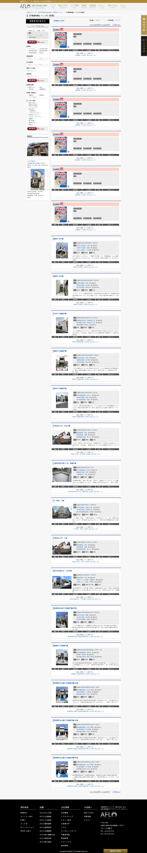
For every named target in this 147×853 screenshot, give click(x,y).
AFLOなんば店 (46, 813)
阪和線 (78, 654)
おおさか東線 (80, 250)
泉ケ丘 (89, 437)
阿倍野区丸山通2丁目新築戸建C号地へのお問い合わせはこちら (85, 748)
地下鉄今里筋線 (81, 619)
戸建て (23, 820)
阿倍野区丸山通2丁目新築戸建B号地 (66, 758)
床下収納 (32, 120)
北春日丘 (87, 575)
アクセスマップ (67, 816)
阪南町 (92, 650)
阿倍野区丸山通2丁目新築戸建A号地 (66, 683)
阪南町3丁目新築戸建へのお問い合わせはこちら (86, 674)
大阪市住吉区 (84, 318)
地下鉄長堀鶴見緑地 (82, 512)
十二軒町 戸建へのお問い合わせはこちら (85, 529)
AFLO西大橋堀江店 (47, 834)
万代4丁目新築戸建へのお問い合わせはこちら (85, 342)
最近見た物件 (115, 851)
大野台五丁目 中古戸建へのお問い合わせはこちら (85, 454)
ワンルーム (32, 49)
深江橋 (88, 617)
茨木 (85, 577)
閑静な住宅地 (33, 105)
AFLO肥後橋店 (46, 823)
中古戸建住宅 (31, 161)
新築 (39, 30)
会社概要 (64, 813)
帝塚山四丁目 (91, 320)
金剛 (85, 435)
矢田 (87, 283)
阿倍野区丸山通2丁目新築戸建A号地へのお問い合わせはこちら (85, 711)
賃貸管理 (64, 838)
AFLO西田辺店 (46, 838)
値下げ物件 (32, 37)
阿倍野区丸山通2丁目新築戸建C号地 (66, 720)
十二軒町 (91, 505)
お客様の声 (65, 823)
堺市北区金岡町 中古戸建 (35, 191)
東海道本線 (80, 577)
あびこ (89, 395)
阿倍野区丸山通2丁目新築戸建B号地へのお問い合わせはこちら (85, 786)
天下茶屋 (88, 692)
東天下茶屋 (90, 656)
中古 (43, 30)
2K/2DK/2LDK (33, 51)
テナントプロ (66, 842)
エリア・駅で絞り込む (37, 26)
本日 (41, 87)
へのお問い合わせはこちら (85, 55)
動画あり (42, 95)
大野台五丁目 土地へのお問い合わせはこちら (85, 561)
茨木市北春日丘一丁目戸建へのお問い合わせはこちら (85, 599)
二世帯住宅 (33, 111)
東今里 (90, 612)
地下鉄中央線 (80, 509)
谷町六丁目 (89, 507)
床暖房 (31, 118)
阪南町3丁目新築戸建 (61, 645)
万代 (89, 318)
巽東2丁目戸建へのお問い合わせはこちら (86, 267)
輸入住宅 (32, 109)
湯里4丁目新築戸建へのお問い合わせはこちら (85, 379)
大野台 (89, 430)
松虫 (88, 694)
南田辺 (84, 654)
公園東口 (92, 580)
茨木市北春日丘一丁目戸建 (63, 571)
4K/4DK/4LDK (33, 53)
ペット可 (23, 823)
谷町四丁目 (89, 509)
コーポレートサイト (69, 831)
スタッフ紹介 (66, 820)
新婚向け (23, 813)
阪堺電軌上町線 (81, 320)
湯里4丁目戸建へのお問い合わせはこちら (86, 304)
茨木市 (82, 575)
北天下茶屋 (90, 690)
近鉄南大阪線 (80, 283)
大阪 (85, 474)
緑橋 (87, 615)
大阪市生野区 (84, 243)
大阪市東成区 (84, 612)
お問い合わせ (112, 6)
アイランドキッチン (35, 116)
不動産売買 (65, 834)
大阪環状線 (80, 474)
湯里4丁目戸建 (59, 276)
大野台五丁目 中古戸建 (62, 426)
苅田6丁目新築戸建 (60, 388)
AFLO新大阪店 (46, 842)
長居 (88, 399)
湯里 (91, 280)
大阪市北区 (83, 467)
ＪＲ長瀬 (88, 250)
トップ (53, 6)
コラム (63, 827)
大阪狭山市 (83, 430)
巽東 (89, 243)
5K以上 (42, 53)
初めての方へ (63, 6)
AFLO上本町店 (46, 820)
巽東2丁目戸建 (59, 239)
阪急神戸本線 (80, 472)
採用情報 (64, 845)
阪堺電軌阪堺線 (81, 690)
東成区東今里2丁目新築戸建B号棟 (65, 608)
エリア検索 (75, 6)
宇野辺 (92, 582)
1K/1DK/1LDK (44, 49)
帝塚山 (86, 325)
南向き (31, 124)
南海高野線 (80, 325)
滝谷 (85, 432)
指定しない (32, 30)
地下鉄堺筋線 (80, 692)
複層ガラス (33, 122)
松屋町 (92, 512)
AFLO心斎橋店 (46, 816)
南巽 (88, 248)
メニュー (123, 6)
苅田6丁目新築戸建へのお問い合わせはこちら (85, 416)
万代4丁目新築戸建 (60, 313)
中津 (88, 467)
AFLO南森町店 (46, 827)
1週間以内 (43, 89)
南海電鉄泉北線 (81, 437)
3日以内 (31, 89)
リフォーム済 (33, 107)
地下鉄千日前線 (81, 245)
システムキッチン (35, 113)
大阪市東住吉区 (85, 280)
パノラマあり (33, 97)
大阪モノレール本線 (82, 582)
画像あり (31, 95)
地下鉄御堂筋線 (81, 395)
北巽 (88, 245)
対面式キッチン (34, 115)
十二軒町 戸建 (59, 500)
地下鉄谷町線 (80, 287)
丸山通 (92, 687)
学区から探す (25, 831)
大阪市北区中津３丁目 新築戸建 (65, 463)
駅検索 (84, 6)
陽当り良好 (33, 103)
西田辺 (89, 652)
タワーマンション (27, 827)
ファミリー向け (26, 816)
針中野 (88, 285)
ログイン (102, 6)
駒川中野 (88, 287)
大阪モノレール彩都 (82, 580)
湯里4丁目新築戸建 (60, 351)
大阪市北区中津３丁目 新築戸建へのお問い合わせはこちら (85, 491)
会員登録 (92, 6)
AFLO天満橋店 (46, 831)
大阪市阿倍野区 (85, 650)
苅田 (89, 392)
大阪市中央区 (84, 505)
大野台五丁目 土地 (60, 538)
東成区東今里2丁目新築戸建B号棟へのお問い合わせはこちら (85, 636)
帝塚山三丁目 (91, 322)
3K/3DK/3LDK (44, 51)
